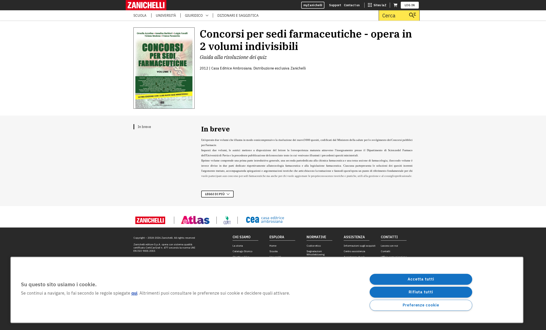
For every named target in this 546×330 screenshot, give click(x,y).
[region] (266, 290)
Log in (410, 5)
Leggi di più (215, 194)
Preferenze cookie (421, 305)
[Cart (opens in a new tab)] (395, 5)
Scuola (273, 251)
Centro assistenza (354, 251)
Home (272, 245)
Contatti (385, 251)
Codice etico (314, 245)
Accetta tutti (421, 279)
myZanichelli (312, 5)
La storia (238, 245)
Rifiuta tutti (421, 291)
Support (335, 5)
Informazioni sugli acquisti (359, 245)
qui (134, 293)
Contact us (352, 5)
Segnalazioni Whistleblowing (316, 253)
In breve (144, 127)
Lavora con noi (389, 245)
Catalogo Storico (242, 251)
